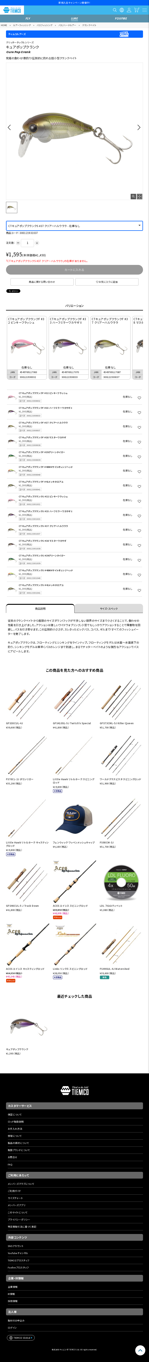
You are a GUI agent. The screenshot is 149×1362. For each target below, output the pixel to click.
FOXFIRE (121, 18)
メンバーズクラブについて (21, 1184)
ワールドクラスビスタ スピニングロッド (120, 779)
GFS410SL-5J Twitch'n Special (72, 723)
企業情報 (13, 1287)
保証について (15, 1114)
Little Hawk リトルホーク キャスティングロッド (27, 844)
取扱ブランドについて (19, 1150)
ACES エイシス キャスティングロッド (25, 969)
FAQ (10, 1164)
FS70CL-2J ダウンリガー (19, 779)
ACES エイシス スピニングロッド (70, 905)
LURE (74, 18)
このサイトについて (18, 1212)
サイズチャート (15, 1198)
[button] (10, 127)
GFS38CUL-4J (14, 723)
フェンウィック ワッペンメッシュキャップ (74, 842)
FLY (28, 18)
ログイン (12, 1327)
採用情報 (13, 1301)
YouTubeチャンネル (18, 1253)
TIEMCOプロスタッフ (18, 1260)
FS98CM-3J (107, 842)
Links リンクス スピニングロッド (70, 969)
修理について (15, 1136)
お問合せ (12, 1157)
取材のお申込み (16, 1320)
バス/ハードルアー (67, 25)
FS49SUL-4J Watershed (115, 969)
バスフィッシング (44, 25)
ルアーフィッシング (22, 25)
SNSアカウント (15, 1246)
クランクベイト (89, 25)
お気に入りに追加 (108, 282)
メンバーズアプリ (16, 1205)
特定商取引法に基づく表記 (22, 1226)
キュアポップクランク (17, 1049)
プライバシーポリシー (19, 1219)
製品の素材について (18, 1143)
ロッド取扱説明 (16, 1121)
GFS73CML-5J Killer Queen (117, 723)
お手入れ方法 (15, 1128)
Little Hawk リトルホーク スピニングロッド (73, 780)
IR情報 (11, 1294)
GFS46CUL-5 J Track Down (22, 905)
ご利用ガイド (14, 1191)
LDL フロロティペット (111, 905)
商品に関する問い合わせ (42, 282)
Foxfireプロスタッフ (18, 1267)
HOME (4, 25)
